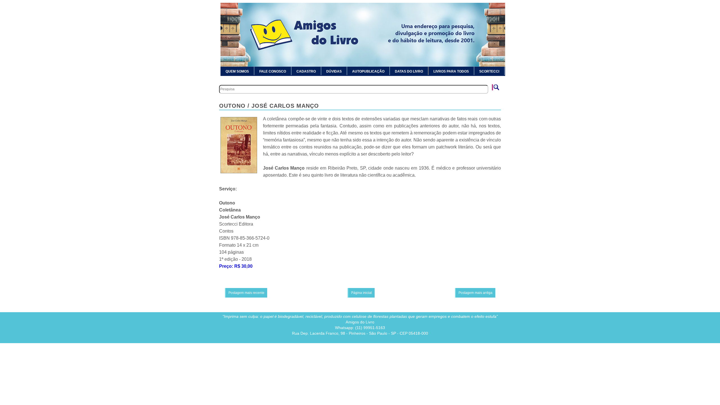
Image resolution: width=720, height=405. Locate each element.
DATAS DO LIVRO (409, 71)
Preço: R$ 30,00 (236, 266)
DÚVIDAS (334, 71)
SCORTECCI (489, 71)
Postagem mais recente (246, 293)
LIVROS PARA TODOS (451, 71)
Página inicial (361, 293)
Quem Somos (237, 71)
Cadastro (306, 71)
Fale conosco (272, 71)
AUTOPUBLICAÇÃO (368, 71)
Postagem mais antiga (475, 293)
